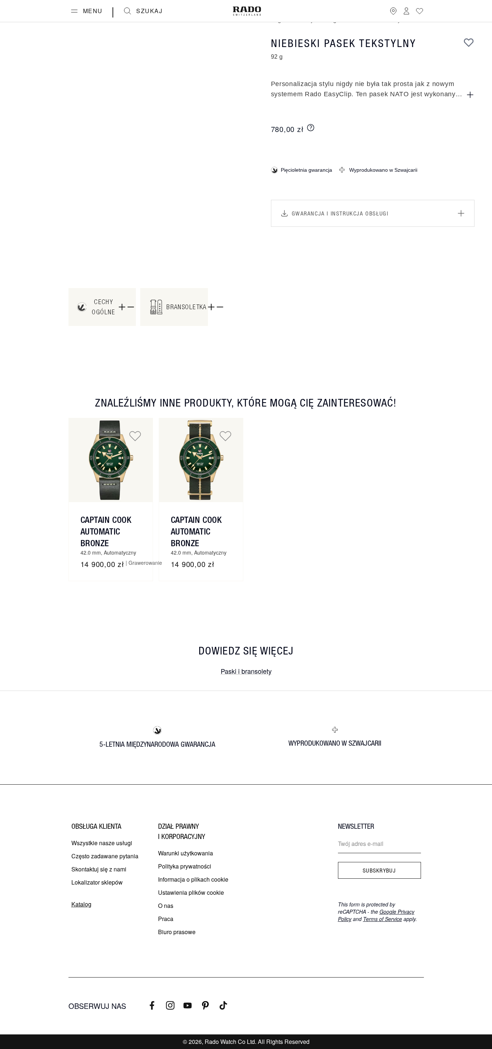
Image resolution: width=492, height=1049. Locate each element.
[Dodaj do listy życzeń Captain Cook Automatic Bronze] (135, 435)
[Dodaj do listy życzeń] (469, 42)
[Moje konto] (406, 11)
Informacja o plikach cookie (193, 879)
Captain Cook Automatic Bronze (105, 531)
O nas (165, 905)
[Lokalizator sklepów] (393, 11)
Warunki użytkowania (185, 853)
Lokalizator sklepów (97, 882)
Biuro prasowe (177, 932)
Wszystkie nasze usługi (101, 843)
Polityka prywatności (184, 866)
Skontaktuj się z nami (98, 869)
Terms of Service (382, 918)
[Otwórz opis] (470, 94)
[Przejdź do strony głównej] (246, 11)
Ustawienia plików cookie (191, 892)
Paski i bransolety (246, 671)
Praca (165, 918)
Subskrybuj (379, 870)
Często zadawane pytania (104, 856)
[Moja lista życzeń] (419, 11)
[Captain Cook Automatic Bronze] (111, 460)
